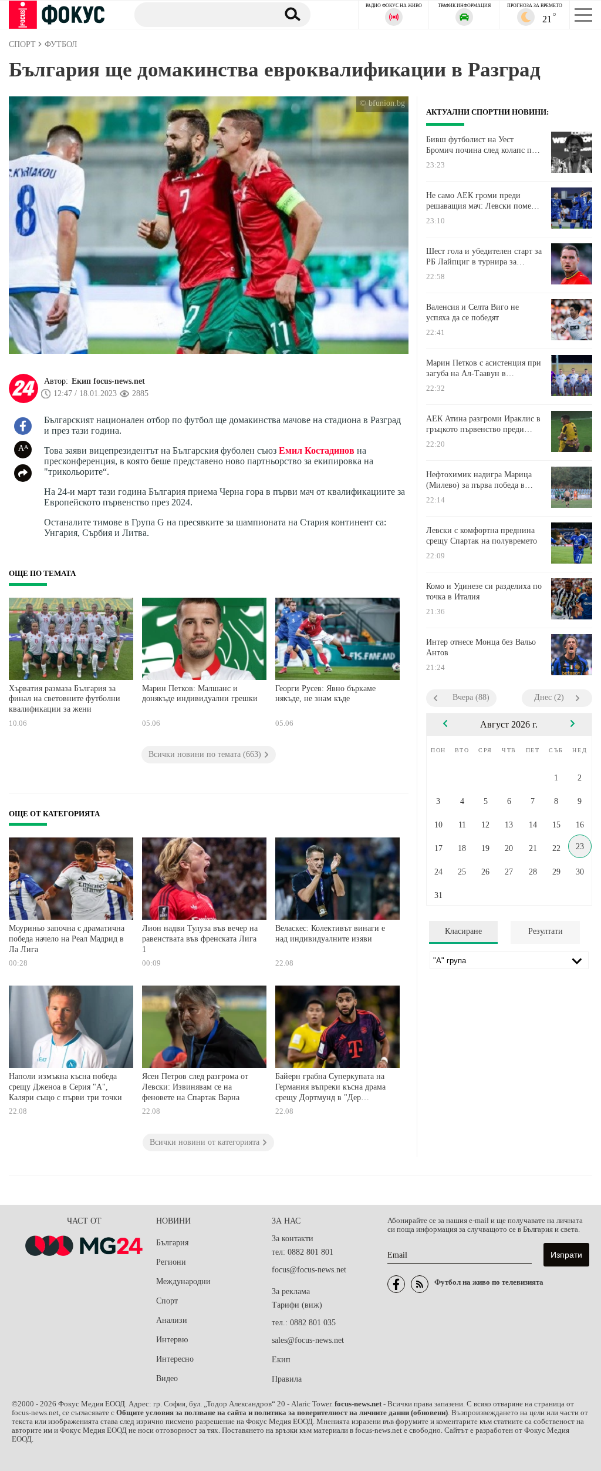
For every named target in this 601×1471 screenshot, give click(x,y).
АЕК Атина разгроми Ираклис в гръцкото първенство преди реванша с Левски (483, 424)
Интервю (172, 1339)
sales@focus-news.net (308, 1340)
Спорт (167, 1300)
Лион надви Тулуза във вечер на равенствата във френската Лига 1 (200, 938)
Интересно (175, 1359)
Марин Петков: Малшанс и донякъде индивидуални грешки (200, 693)
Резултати (545, 931)
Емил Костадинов (316, 450)
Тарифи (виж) (297, 1305)
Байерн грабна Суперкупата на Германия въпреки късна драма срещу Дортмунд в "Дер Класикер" (330, 1088)
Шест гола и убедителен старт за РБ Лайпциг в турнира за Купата (484, 257)
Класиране (463, 931)
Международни (183, 1281)
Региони (171, 1262)
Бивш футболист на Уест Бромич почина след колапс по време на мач (481, 145)
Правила (287, 1379)
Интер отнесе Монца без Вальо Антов (481, 647)
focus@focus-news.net (309, 1269)
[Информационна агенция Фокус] (396, 1284)
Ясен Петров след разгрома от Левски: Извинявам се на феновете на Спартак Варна (195, 1086)
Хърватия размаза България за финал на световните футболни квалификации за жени (64, 698)
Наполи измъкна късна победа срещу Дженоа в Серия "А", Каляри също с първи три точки (65, 1086)
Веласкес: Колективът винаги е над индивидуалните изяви (330, 933)
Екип (281, 1359)
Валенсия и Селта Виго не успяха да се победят (472, 312)
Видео (167, 1378)
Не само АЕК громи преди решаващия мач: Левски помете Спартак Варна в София (482, 201)
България (172, 1242)
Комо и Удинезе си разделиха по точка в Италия (484, 591)
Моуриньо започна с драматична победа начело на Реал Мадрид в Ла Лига (66, 938)
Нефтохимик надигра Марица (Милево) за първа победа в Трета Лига (479, 480)
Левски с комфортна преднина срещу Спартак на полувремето (481, 535)
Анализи (171, 1320)
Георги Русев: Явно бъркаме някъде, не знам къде (325, 693)
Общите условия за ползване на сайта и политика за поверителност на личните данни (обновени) (282, 1413)
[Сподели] (23, 473)
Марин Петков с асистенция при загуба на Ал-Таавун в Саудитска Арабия (483, 368)
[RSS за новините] (419, 1284)
